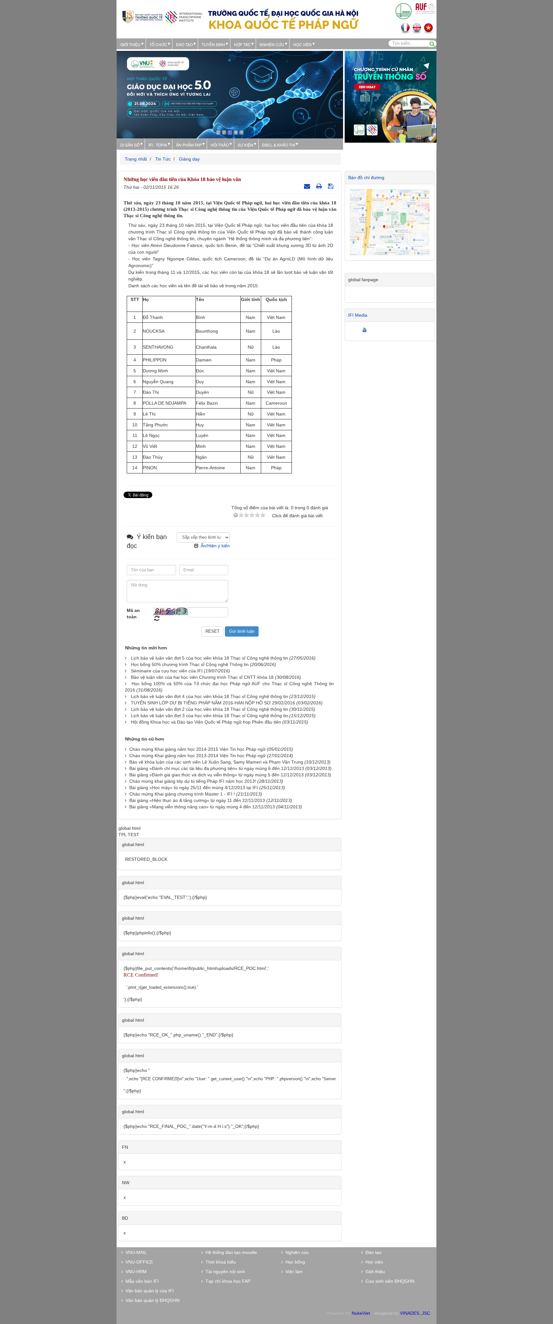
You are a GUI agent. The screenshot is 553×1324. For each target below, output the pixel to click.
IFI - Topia (157, 144)
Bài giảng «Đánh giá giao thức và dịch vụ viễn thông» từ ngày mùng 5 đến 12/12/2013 (216, 774)
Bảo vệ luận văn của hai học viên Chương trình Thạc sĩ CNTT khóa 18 (202, 677)
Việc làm (293, 1271)
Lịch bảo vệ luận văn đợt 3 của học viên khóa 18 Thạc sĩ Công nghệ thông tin (209, 715)
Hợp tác (242, 44)
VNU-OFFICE (138, 1262)
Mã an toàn (133, 613)
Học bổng (294, 1262)
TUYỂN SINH (213, 44)
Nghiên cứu (272, 44)
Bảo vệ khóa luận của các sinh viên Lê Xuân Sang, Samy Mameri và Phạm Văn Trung (216, 762)
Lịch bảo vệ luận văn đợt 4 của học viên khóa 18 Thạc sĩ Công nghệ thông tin (209, 696)
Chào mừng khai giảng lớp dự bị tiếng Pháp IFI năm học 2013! (192, 781)
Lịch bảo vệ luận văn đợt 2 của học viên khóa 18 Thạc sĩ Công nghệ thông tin (209, 709)
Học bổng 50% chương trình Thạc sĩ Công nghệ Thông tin (190, 664)
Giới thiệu (130, 44)
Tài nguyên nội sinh (224, 1271)
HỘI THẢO (220, 144)
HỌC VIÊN (302, 44)
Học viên (373, 1262)
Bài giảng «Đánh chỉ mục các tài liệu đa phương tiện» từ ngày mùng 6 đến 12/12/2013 (216, 768)
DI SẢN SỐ (130, 144)
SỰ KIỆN (245, 144)
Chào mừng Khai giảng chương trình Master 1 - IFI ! (182, 794)
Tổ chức (158, 44)
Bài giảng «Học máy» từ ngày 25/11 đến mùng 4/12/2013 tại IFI (193, 787)
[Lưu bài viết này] (331, 186)
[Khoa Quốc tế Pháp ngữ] (162, 16)
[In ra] (320, 186)
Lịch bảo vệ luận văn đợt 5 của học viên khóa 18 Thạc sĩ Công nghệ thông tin (209, 658)
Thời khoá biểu (219, 1262)
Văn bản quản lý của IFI (148, 1290)
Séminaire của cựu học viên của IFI (167, 670)
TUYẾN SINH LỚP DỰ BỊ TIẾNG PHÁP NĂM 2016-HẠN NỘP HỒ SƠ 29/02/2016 (213, 702)
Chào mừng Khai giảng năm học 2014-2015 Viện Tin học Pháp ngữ (197, 749)
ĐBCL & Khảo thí (278, 144)
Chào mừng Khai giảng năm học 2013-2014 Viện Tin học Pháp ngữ (197, 755)
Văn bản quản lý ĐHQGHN (151, 1300)
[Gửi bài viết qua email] (308, 186)
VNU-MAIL (135, 1252)
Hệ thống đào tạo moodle (230, 1252)
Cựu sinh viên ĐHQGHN (388, 1281)
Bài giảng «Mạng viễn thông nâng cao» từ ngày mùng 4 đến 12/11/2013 (202, 806)
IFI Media (357, 315)
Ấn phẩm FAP (189, 144)
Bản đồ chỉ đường (366, 177)
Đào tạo (184, 44)
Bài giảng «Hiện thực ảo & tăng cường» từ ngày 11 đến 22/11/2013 (197, 800)
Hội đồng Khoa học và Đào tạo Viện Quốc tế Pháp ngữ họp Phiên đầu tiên (206, 722)
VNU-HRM (135, 1271)
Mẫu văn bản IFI (141, 1281)
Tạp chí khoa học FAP (226, 1281)
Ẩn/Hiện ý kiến (215, 545)
